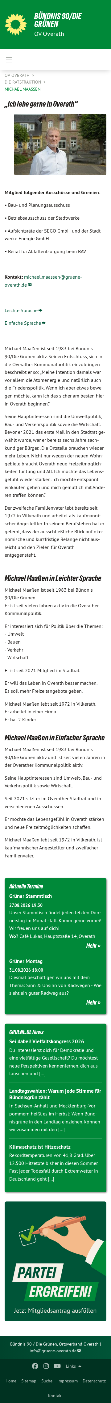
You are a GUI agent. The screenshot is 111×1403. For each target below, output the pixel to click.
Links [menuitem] (71, 1366)
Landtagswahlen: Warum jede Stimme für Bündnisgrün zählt (55, 1094)
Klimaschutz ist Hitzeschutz (40, 1146)
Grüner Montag (26, 961)
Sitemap (28, 1381)
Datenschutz (94, 1381)
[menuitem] (11, 1381)
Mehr (91, 945)
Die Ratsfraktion (23, 82)
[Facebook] (35, 1366)
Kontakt (55, 1395)
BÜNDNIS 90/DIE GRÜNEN (57, 20)
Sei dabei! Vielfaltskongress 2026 (46, 1041)
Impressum (67, 1381)
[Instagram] (46, 1366)
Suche (46, 1381)
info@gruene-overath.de (53, 1351)
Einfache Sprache (23, 323)
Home (11, 1381)
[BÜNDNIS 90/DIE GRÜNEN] (16, 25)
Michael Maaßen (22, 89)
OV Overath (18, 75)
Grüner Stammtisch (30, 896)
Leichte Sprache (21, 310)
